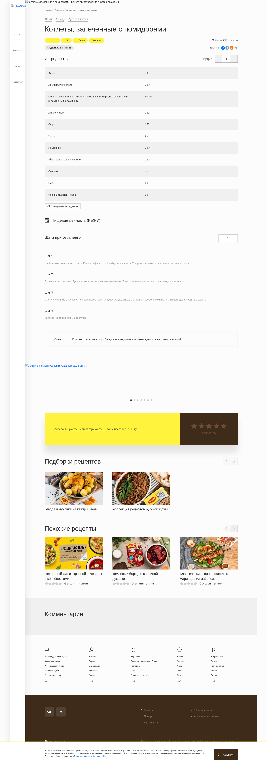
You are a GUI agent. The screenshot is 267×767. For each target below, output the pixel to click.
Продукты (17, 50)
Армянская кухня (53, 675)
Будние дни (94, 666)
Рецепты (17, 35)
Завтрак (180, 661)
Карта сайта (151, 722)
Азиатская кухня (52, 661)
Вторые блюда (218, 657)
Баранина (135, 657)
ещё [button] (47, 681)
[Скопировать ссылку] (236, 48)
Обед (60, 19)
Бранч (180, 657)
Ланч (48, 19)
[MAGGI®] (17, 10)
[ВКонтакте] (223, 48)
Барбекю (93, 661)
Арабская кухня (52, 670)
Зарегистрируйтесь (66, 429)
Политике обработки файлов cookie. (90, 756)
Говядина (135, 666)
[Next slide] (234, 461)
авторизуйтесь (94, 429)
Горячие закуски (218, 666)
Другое (214, 675)
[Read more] (74, 491)
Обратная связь (203, 710)
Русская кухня (78, 19)
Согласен (228, 754)
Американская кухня (54, 666)
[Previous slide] (226, 461)
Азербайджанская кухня (56, 657)
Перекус (181, 675)
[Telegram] (227, 48)
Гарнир (214, 661)
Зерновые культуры (140, 675)
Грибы (133, 670)
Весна (92, 675)
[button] (131, 400)
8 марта (92, 657)
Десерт (214, 670)
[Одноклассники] (231, 48)
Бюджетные (94, 670)
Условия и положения (206, 716)
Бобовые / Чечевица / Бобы (144, 661)
